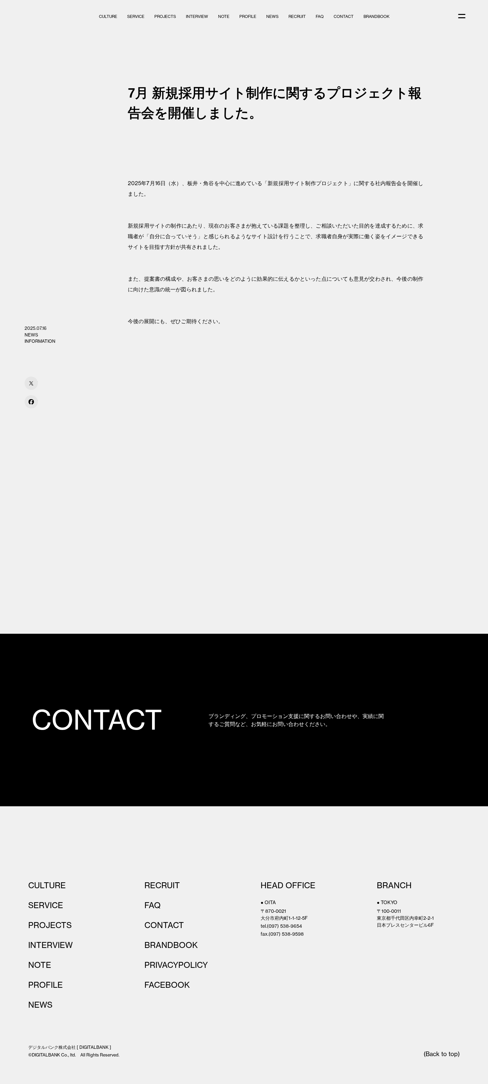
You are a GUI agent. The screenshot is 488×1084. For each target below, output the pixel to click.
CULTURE (108, 16)
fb (31, 401)
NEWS (272, 16)
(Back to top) (442, 1054)
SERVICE (135, 16)
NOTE (223, 16)
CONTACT (344, 16)
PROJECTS (165, 16)
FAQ (320, 16)
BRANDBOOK (376, 16)
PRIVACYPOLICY (176, 965)
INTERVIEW (197, 16)
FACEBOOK (167, 985)
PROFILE (247, 16)
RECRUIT (297, 16)
